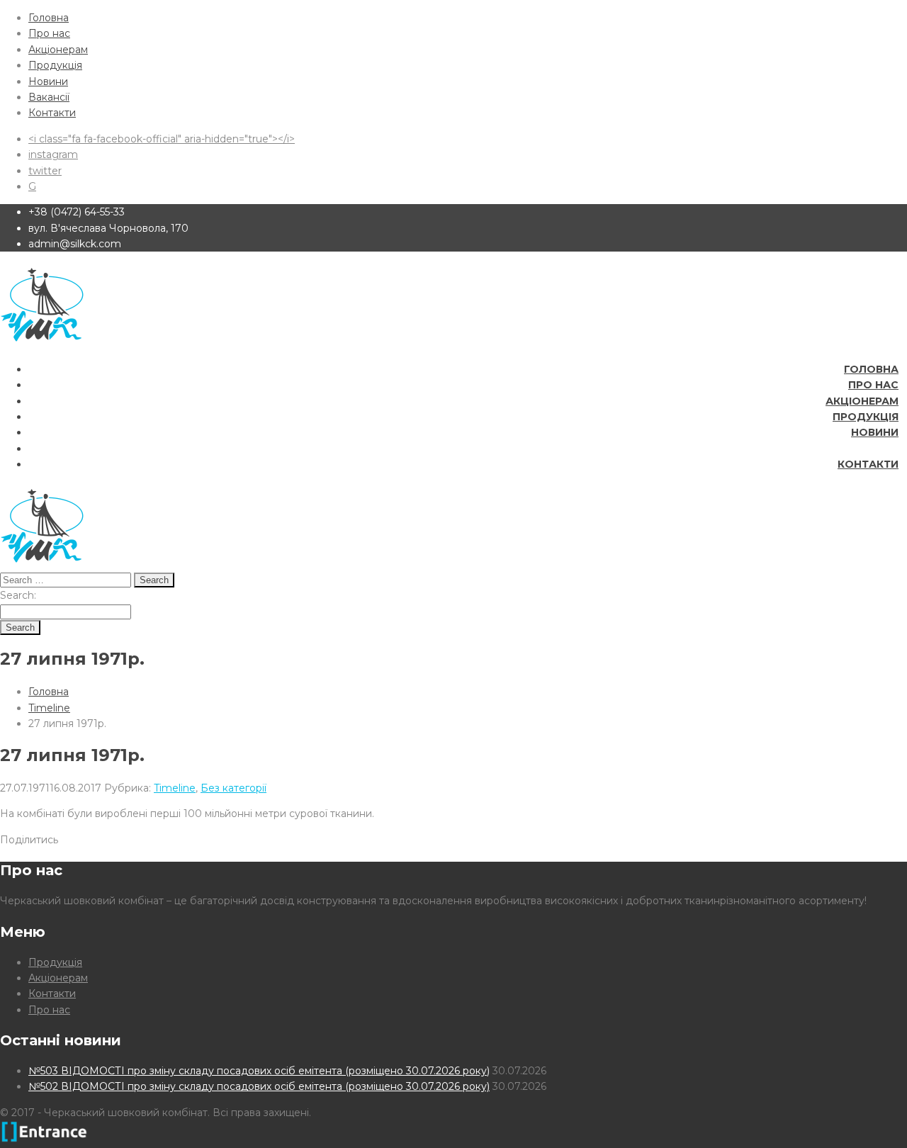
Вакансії (48, 97)
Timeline (49, 708)
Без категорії (233, 788)
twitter (45, 170)
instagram (53, 154)
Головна (48, 17)
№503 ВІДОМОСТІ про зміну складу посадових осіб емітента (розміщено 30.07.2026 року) (259, 1070)
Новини (48, 81)
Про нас (49, 33)
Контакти (52, 112)
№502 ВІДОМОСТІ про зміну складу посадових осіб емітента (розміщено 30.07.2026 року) (259, 1086)
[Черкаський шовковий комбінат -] (42, 343)
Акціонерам (58, 49)
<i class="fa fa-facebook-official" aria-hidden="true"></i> (161, 139)
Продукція (55, 65)
